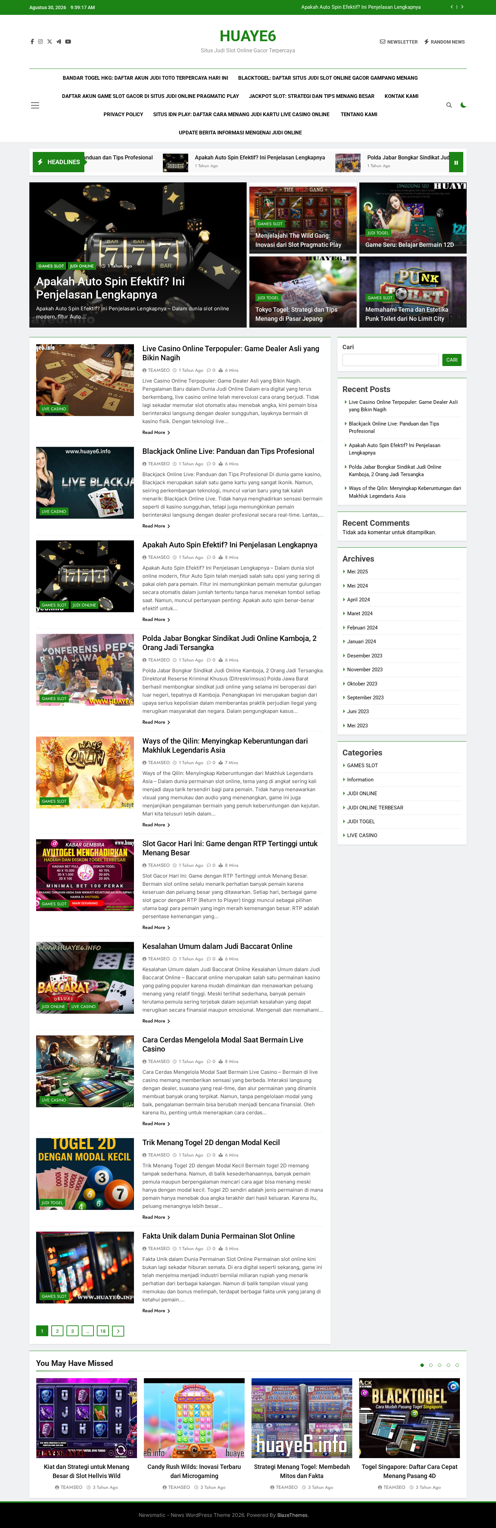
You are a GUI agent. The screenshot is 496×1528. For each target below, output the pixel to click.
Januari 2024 (361, 642)
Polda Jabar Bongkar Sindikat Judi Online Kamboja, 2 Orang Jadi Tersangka (336, 7)
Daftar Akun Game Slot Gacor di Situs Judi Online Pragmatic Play (150, 96)
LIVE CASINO (54, 409)
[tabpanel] (86, 1434)
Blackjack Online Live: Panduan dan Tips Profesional (228, 451)
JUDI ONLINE (84, 605)
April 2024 (358, 600)
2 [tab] (431, 1365)
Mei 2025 (357, 572)
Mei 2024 (357, 586)
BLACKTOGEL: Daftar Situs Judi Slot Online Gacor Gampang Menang (328, 78)
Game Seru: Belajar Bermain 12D (409, 244)
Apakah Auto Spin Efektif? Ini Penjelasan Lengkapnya (179, 157)
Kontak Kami (401, 96)
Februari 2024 (362, 628)
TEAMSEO (159, 370)
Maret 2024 (360, 614)
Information (360, 780)
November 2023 (365, 670)
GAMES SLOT (51, 266)
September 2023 (365, 698)
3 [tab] (439, 1365)
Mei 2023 (357, 726)
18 (103, 1331)
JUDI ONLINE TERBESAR (375, 808)
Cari (348, 347)
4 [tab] (448, 1365)
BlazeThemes (292, 1515)
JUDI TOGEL (378, 233)
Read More (153, 432)
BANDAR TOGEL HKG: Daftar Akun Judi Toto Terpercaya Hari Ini (145, 78)
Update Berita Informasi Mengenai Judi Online (240, 133)
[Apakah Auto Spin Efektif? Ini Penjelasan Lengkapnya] (94, 166)
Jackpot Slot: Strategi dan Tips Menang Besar (312, 96)
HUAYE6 (248, 36)
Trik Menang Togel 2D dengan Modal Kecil (211, 1142)
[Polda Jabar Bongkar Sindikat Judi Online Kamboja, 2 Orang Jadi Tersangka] (266, 166)
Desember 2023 (364, 656)
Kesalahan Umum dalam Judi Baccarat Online (217, 946)
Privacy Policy (123, 114)
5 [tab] (457, 1365)
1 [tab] (422, 1365)
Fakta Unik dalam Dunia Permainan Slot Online (218, 1236)
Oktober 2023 (362, 684)
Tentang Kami (359, 114)
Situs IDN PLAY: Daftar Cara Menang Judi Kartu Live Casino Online (242, 114)
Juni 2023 (358, 711)
